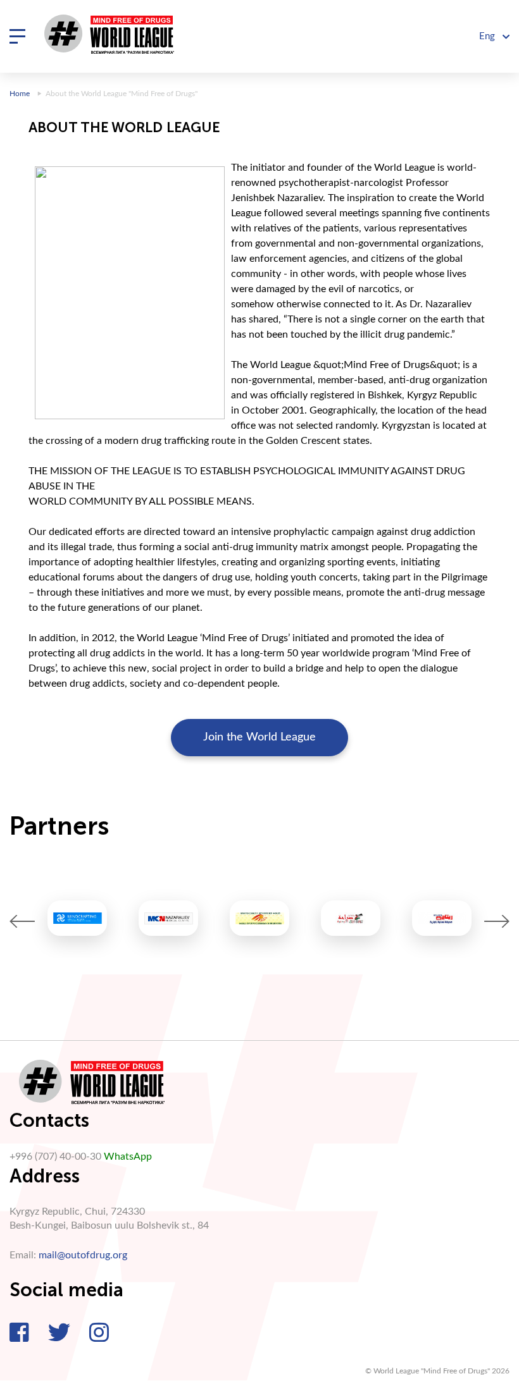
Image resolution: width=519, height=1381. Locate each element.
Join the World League (259, 737)
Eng (488, 36)
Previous (22, 921)
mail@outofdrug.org (83, 1255)
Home (19, 93)
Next (497, 921)
